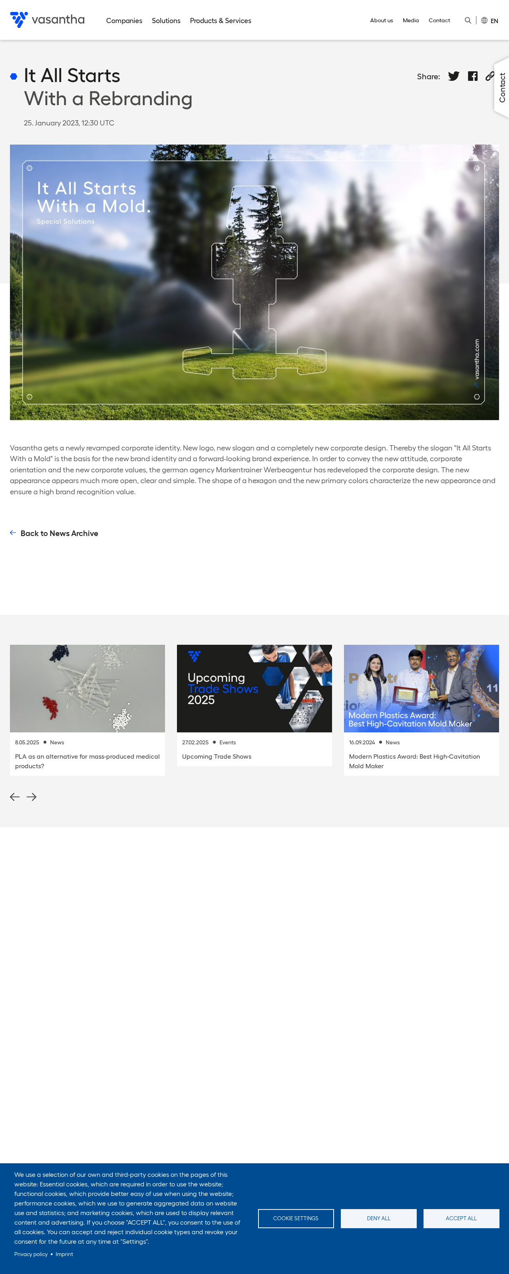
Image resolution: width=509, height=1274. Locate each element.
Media (411, 20)
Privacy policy (31, 1254)
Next (31, 797)
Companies (124, 21)
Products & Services (220, 21)
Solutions (166, 21)
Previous (14, 797)
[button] (454, 76)
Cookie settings (296, 1218)
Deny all (378, 1218)
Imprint (64, 1254)
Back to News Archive (59, 533)
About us (381, 20)
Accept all (461, 1218)
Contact (439, 20)
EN (494, 20)
